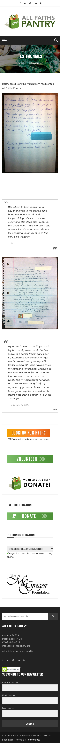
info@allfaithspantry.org (16, 646)
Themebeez (33, 739)
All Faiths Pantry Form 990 (17, 651)
